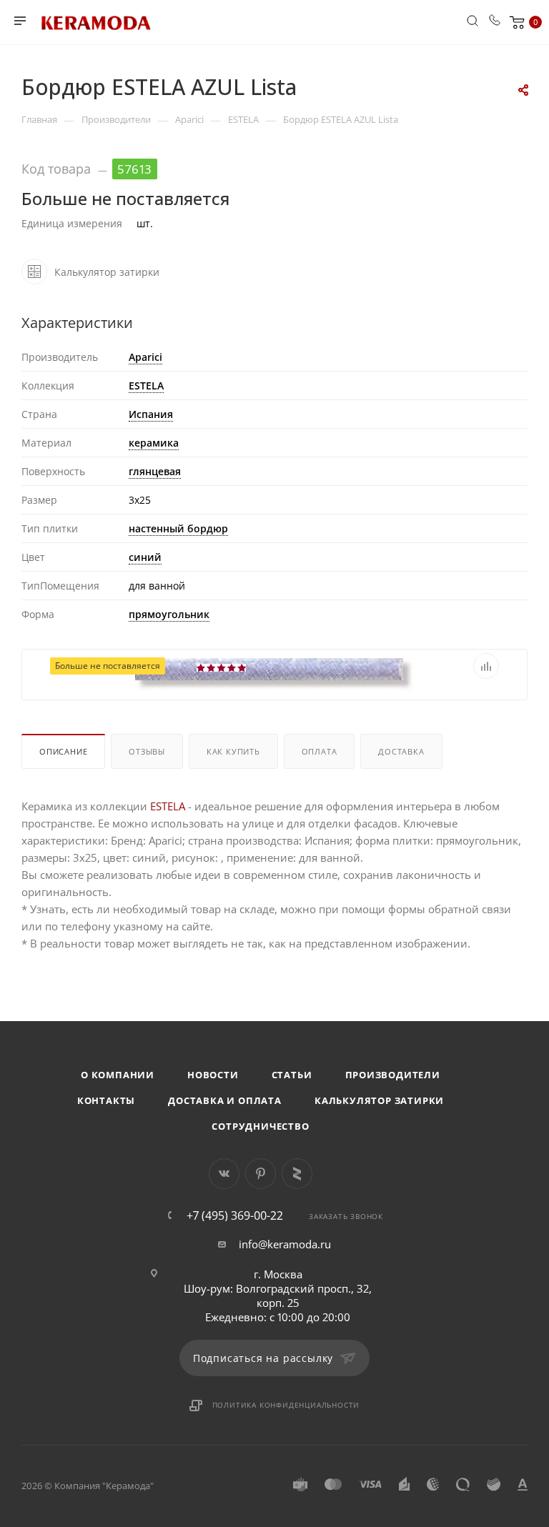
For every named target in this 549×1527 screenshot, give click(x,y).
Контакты (106, 1100)
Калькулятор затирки (379, 1100)
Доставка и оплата (225, 1100)
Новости (213, 1074)
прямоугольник (169, 614)
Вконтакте (224, 1173)
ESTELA (146, 385)
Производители (392, 1074)
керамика (154, 442)
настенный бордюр (178, 528)
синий (145, 557)
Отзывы (147, 751)
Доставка (401, 751)
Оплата (319, 751)
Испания (151, 414)
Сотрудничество (260, 1126)
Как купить (233, 751)
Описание (63, 751)
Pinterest (260, 1173)
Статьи (292, 1074)
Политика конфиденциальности (286, 1405)
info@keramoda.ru (285, 1244)
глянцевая (155, 471)
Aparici (145, 357)
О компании (117, 1074)
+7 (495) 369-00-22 (235, 1215)
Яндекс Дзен (297, 1173)
